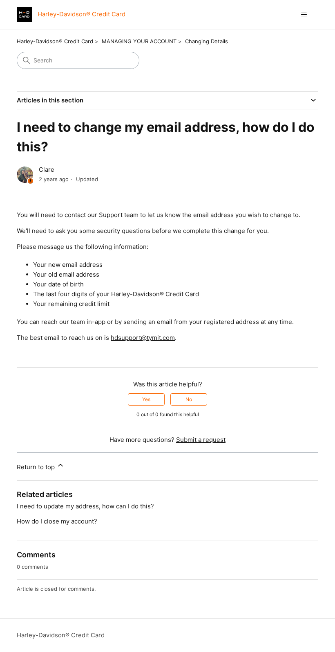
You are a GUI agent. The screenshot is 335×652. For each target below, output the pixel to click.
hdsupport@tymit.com (143, 338)
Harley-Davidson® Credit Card (55, 41)
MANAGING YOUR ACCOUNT (139, 41)
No (188, 399)
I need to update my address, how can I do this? (85, 506)
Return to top (36, 467)
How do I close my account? (57, 521)
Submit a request (201, 440)
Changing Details (206, 41)
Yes (146, 399)
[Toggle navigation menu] (303, 14)
